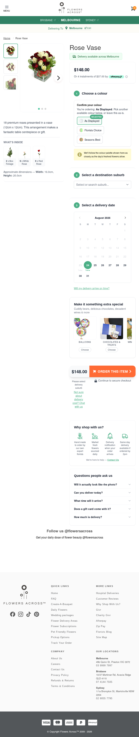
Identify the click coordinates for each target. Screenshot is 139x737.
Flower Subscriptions (64, 626)
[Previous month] (80, 218)
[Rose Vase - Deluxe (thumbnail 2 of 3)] (10, 66)
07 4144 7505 (104, 682)
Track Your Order (61, 643)
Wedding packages (62, 615)
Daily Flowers (59, 609)
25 (95, 265)
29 (124, 265)
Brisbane (46, 20)
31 (87, 276)
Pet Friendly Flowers (63, 632)
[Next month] (125, 218)
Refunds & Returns (62, 680)
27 (110, 265)
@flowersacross (78, 530)
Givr (98, 609)
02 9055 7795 (104, 698)
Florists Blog (104, 632)
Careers (55, 664)
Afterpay (101, 620)
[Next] (58, 78)
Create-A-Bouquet (62, 604)
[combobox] (100, 184)
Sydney (91, 20)
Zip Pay (101, 626)
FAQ (53, 598)
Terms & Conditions (63, 686)
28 (117, 265)
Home (6, 38)
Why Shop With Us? (108, 604)
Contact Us (113, 459)
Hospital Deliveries (107, 593)
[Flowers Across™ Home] (70, 7)
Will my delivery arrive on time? (91, 288)
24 (87, 265)
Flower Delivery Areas (64, 620)
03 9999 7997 (104, 665)
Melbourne (71, 20)
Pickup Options (60, 637)
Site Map (101, 637)
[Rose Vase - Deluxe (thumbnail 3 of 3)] (10, 82)
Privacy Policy (60, 675)
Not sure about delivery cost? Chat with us (79, 399)
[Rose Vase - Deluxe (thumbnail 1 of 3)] (10, 51)
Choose (85, 349)
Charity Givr (103, 615)
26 (102, 265)
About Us (56, 658)
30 (80, 276)
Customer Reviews (107, 598)
